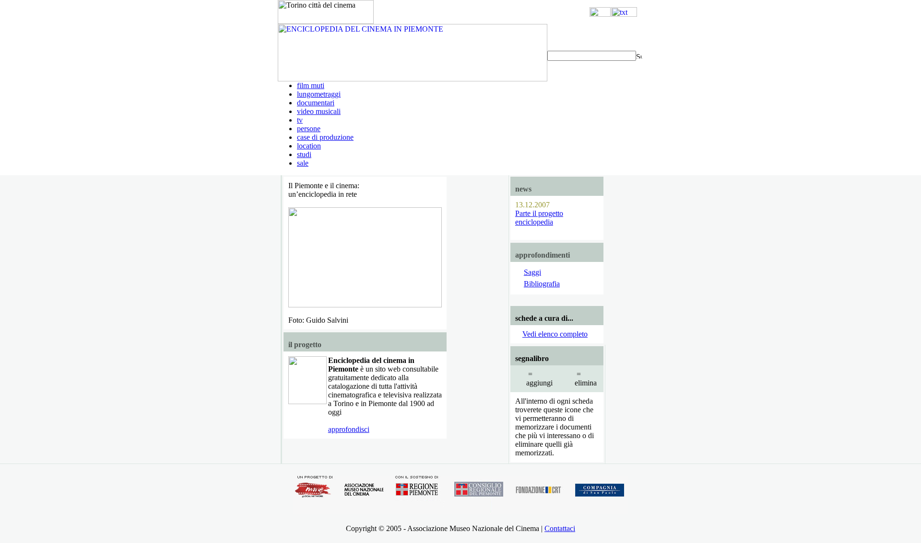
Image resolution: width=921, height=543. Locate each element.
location (309, 146)
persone (308, 128)
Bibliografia (542, 284)
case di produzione (325, 137)
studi (304, 154)
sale (302, 163)
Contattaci (559, 528)
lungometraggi (319, 94)
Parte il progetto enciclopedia (539, 217)
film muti (310, 85)
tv (300, 120)
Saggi (532, 272)
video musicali (319, 111)
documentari (315, 103)
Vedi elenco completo (555, 334)
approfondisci (348, 429)
